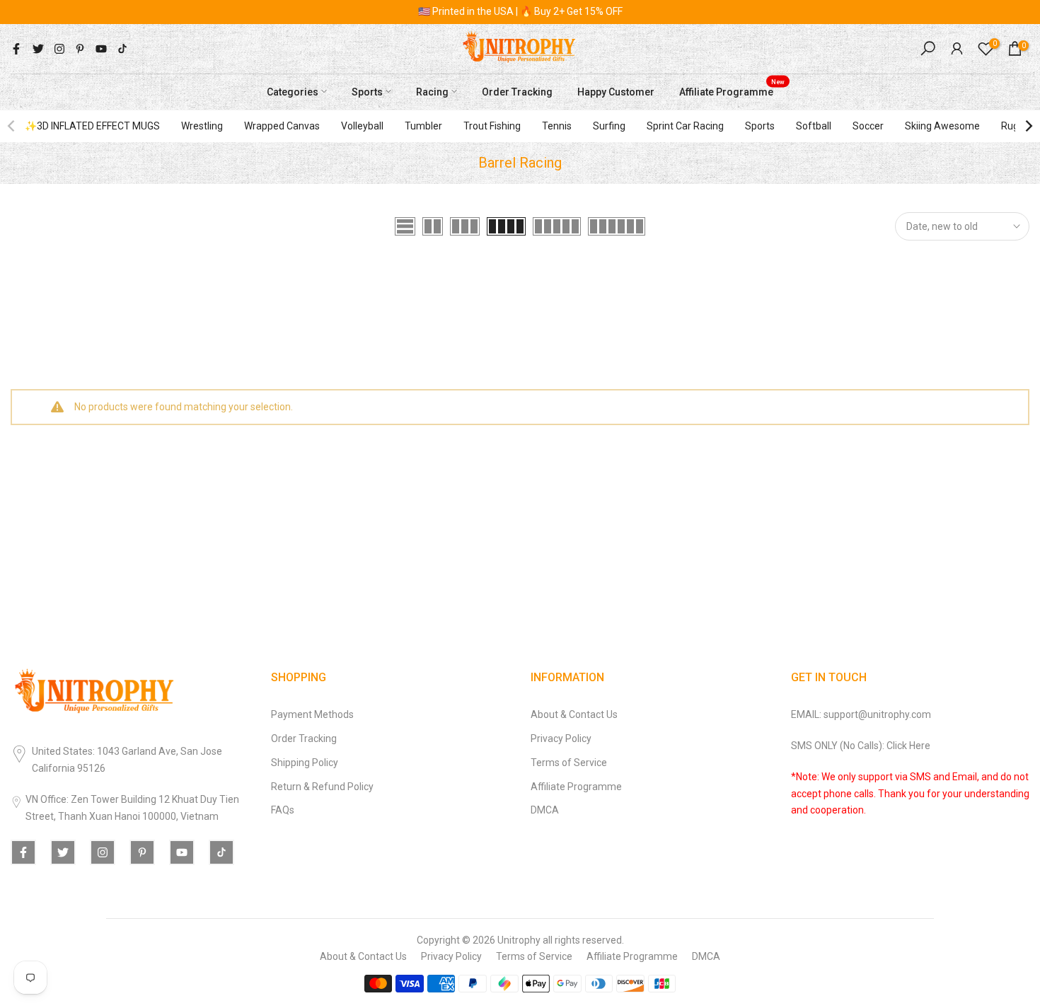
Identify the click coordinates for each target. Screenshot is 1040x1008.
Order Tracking (517, 91)
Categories (292, 91)
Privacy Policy (561, 738)
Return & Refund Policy (322, 786)
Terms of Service (569, 762)
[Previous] (12, 126)
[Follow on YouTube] (101, 48)
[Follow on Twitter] (38, 48)
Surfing (609, 126)
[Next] (1028, 126)
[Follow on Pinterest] (80, 48)
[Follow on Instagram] (59, 48)
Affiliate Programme (732, 90)
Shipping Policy (304, 762)
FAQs (282, 810)
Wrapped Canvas (282, 126)
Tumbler (423, 126)
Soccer (868, 126)
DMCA (545, 810)
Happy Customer (615, 91)
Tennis (557, 126)
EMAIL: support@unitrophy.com (861, 714)
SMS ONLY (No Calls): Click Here (860, 745)
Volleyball (362, 126)
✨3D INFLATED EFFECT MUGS (92, 126)
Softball (813, 126)
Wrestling (202, 126)
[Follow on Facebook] (16, 48)
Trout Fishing (492, 126)
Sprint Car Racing (685, 126)
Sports (367, 91)
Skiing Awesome (942, 126)
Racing (432, 91)
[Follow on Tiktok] (122, 48)
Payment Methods (312, 714)
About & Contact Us (574, 714)
